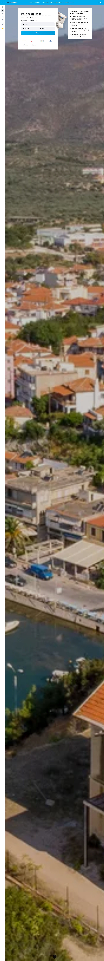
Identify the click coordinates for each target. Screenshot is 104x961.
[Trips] (3, 24)
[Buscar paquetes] (3, 16)
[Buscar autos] (3, 13)
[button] (2, 2)
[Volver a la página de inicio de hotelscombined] (11, 2)
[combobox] (28, 20)
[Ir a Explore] (3, 19)
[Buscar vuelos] (3, 7)
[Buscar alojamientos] (3, 10)
